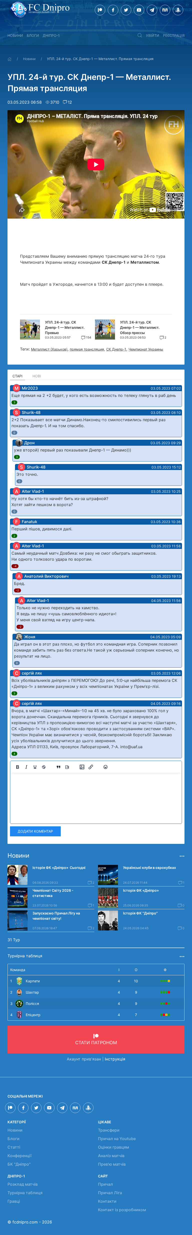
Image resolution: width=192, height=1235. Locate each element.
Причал (105, 1184)
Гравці (14, 1201)
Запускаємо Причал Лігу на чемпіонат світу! (56, 915)
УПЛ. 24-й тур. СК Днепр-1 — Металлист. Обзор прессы (140, 327)
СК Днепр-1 (116, 349)
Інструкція (115, 1058)
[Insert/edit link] (90, 766)
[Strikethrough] (44, 766)
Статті (14, 1147)
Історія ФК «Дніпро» (141, 890)
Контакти (107, 1201)
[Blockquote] (58, 766)
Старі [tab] (17, 376)
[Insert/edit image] (82, 766)
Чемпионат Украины (145, 349)
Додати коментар (35, 831)
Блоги (33, 35)
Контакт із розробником (122, 1209)
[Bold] (17, 766)
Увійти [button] (152, 35)
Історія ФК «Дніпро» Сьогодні (59, 867)
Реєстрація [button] (173, 35)
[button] (139, 35)
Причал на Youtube (117, 1138)
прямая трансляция (87, 349)
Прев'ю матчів (112, 1164)
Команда (17, 970)
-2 (17, 590)
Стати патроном (96, 1042)
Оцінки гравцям (113, 1147)
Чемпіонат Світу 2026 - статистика (53, 893)
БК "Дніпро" (19, 1164)
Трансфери (109, 1130)
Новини (15, 35)
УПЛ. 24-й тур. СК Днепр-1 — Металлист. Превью (64, 327)
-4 (15, 566)
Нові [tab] (36, 376)
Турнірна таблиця (25, 1192)
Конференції (20, 1155)
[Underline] (35, 766)
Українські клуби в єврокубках (149, 867)
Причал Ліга (110, 1192)
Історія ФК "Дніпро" (140, 913)
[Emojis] (105, 766)
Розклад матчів (23, 1184)
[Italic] (26, 766)
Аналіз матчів (111, 1155)
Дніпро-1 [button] (51, 35)
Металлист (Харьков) (49, 349)
